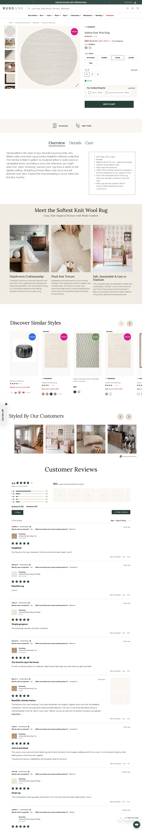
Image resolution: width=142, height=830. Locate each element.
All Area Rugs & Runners (22, 23)
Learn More (131, 88)
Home (11, 23)
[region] (91, 495)
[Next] (129, 417)
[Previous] (120, 417)
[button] (91, 36)
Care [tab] (89, 143)
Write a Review (123, 512)
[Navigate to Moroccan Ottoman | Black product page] (24, 351)
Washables (87, 15)
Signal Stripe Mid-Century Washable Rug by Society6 (86, 380)
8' (98, 74)
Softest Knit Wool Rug (48, 23)
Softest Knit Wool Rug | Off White (29, 575)
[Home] (13, 9)
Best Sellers (32, 15)
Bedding (99, 15)
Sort (112, 520)
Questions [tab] (31, 507)
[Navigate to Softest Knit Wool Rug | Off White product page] (56, 351)
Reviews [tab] (18, 507)
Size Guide (134, 70)
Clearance (110, 15)
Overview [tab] (57, 143)
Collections (75, 15)
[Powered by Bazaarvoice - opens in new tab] (128, 456)
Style (65, 15)
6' (92, 74)
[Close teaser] (6, 404)
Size (41, 15)
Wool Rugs (36, 23)
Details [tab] (75, 143)
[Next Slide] (128, 495)
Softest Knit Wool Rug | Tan (27, 537)
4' (87, 74)
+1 (60, 394)
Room (57, 15)
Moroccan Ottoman (17, 381)
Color (49, 15)
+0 (28, 392)
